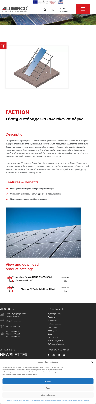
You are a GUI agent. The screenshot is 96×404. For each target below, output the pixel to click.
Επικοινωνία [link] (52, 320)
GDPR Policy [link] (53, 337)
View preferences (48, 395)
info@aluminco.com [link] (13, 321)
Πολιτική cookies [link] (12, 400)
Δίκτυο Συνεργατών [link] (55, 341)
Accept (48, 381)
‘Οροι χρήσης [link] (53, 331)
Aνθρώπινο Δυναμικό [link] (56, 344)
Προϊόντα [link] (51, 317)
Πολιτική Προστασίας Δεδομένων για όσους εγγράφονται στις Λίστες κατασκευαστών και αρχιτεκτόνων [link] (54, 400)
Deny (48, 388)
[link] (3, 45)
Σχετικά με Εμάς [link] (54, 314)
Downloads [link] (52, 327)
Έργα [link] (50, 334)
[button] (92, 362)
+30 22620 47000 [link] (13, 327)
